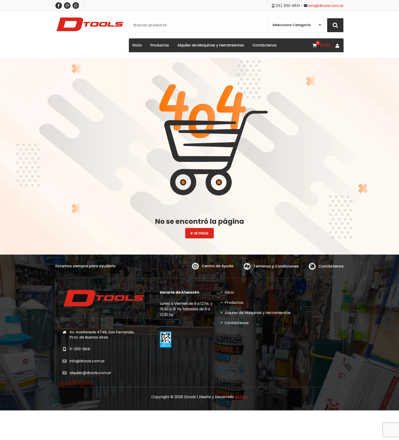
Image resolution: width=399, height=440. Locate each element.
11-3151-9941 (80, 349)
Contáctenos (331, 266)
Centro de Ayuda (217, 266)
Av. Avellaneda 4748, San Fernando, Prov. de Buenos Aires (102, 334)
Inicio (229, 292)
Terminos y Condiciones (276, 266)
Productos (234, 302)
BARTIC (241, 397)
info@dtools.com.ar (326, 5)
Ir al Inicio (199, 233)
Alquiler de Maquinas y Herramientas (258, 312)
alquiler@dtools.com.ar (90, 372)
